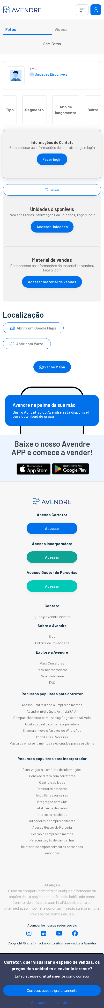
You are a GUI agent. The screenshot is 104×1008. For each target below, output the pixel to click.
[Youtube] (59, 933)
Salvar (54, 190)
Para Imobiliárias (52, 676)
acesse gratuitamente (45, 976)
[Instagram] (28, 933)
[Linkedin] (43, 933)
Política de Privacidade (52, 643)
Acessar (52, 528)
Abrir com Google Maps (36, 328)
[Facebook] (75, 933)
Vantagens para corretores (52, 1002)
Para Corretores (52, 663)
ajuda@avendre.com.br (52, 616)
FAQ (52, 682)
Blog (52, 636)
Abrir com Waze (29, 343)
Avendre (90, 943)
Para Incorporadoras (52, 670)
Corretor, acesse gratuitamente (52, 990)
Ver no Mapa (54, 367)
